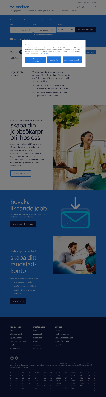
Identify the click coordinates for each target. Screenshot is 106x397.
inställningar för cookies (35, 60)
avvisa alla (54, 60)
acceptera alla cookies (72, 60)
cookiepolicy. (44, 53)
